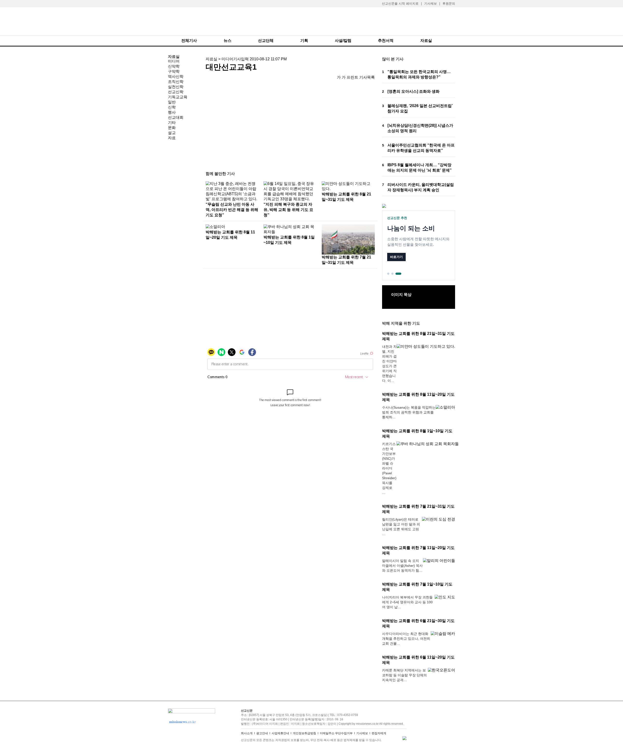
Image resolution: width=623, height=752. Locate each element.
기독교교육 (177, 97)
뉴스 (227, 40)
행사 (172, 112)
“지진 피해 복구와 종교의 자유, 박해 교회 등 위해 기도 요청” (288, 209)
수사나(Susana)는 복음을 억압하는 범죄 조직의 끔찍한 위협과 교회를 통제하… (409, 412)
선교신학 (175, 92)
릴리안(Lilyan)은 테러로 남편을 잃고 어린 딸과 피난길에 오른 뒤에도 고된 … (401, 526)
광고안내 (262, 733)
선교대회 (175, 117)
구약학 (174, 71)
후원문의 (448, 3)
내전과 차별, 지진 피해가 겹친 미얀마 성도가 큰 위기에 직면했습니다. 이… (389, 364)
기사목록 (367, 77)
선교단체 (266, 40)
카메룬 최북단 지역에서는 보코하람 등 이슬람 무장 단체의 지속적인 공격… (404, 675)
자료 (172, 138)
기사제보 (430, 3)
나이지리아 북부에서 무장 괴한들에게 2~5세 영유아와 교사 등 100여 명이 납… (407, 602)
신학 (172, 107)
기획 (304, 40)
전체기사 (189, 40)
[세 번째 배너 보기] (398, 274)
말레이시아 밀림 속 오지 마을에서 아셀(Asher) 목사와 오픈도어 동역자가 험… (402, 565)
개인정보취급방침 (304, 733)
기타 (172, 122)
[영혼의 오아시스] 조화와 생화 (413, 91)
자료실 (426, 40)
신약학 (174, 66)
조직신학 (175, 82)
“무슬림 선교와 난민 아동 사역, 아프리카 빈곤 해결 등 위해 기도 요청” (232, 209)
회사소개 (247, 733)
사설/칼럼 (343, 40)
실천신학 (175, 87)
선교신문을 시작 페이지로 (400, 3)
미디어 (174, 61)
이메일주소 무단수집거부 (336, 733)
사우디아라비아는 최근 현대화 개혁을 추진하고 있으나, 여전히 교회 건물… (406, 638)
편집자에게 (379, 733)
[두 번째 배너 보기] (392, 274)
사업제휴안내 (280, 733)
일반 (172, 102)
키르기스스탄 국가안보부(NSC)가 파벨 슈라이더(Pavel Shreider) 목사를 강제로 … (389, 468)
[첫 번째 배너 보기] (388, 274)
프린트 (352, 77)
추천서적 (386, 40)
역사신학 (175, 76)
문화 (172, 128)
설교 (172, 133)
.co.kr (182, 721)
